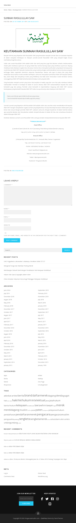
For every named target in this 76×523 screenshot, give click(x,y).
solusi (48, 419)
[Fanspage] (52, 499)
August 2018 (8, 300)
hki (20, 400)
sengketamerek (38, 419)
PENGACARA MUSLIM (38, 121)
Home (5, 10)
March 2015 (7, 356)
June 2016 (7, 337)
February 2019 (42, 293)
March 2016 (42, 340)
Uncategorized (17, 10)
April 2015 (41, 353)
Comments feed (9, 476)
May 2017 (41, 318)
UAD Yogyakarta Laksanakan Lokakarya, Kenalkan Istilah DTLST (24, 261)
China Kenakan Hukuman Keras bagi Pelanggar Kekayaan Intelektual (26, 279)
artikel (15, 395)
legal (54, 406)
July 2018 (41, 300)
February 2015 (42, 356)
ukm (62, 419)
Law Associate (33, 21)
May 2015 (7, 353)
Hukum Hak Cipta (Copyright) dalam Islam (17, 275)
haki (15, 400)
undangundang (11, 422)
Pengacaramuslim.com (19, 3)
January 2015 (8, 359)
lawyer (49, 405)
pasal (33, 410)
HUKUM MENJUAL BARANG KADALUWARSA (27, 440)
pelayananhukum (56, 410)
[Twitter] (47, 499)
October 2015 (8, 350)
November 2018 (43, 296)
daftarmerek (40, 395)
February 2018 (8, 306)
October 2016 (8, 331)
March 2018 (42, 303)
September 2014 (9, 362)
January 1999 (42, 365)
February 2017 (8, 325)
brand (28, 395)
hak (5, 400)
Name (6, 209)
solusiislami (55, 419)
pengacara (43, 414)
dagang (52, 395)
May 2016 (41, 337)
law (36, 405)
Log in (6, 473)
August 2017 (8, 315)
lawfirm (42, 405)
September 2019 (43, 290)
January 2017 (42, 325)
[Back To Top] (38, 513)
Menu (70, 4)
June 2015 (41, 350)
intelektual (38, 400)
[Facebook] (42, 499)
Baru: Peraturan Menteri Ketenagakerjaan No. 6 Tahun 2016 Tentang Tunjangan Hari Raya (38, 459)
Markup (40, 379)
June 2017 (7, 318)
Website (7, 225)
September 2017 (43, 312)
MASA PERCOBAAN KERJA (16, 446)
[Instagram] (57, 499)
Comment (8, 185)
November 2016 (43, 328)
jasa (47, 400)
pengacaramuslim (60, 414)
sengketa (24, 419)
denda (59, 395)
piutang (16, 419)
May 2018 (7, 303)
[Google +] (50, 504)
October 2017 (8, 312)
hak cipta (9, 401)
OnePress (44, 518)
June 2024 (7, 290)
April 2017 (7, 321)
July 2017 (41, 315)
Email (6, 217)
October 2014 (42, 359)
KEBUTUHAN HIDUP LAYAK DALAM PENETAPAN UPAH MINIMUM (38, 434)
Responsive (7, 385)
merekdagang (11, 409)
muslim (23, 409)
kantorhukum (10, 405)
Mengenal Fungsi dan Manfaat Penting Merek (18, 266)
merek (60, 405)
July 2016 (41, 334)
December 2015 (9, 346)
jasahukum (54, 400)
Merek (6, 382)
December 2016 (9, 328)
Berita (6, 379)
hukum (26, 400)
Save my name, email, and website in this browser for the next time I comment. (35, 235)
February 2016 (8, 343)
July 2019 (7, 293)
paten (39, 410)
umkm (67, 419)
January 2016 (42, 343)
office (29, 410)
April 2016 (7, 340)
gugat (66, 395)
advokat (7, 395)
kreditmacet (30, 406)
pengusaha (9, 419)
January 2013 (8, 365)
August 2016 (8, 334)
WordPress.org (43, 476)
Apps (5, 375)
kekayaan (21, 405)
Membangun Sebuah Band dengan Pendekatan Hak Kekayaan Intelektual (27, 270)
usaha (19, 423)
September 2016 (43, 331)
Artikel (40, 375)
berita (21, 395)
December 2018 (9, 296)
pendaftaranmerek (26, 414)
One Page (41, 382)
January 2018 (42, 306)
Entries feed (42, 473)
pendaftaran (9, 414)
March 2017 (42, 321)
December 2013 (43, 362)
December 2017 (9, 309)
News (10, 10)
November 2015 (43, 346)
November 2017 (43, 309)
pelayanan (45, 410)
